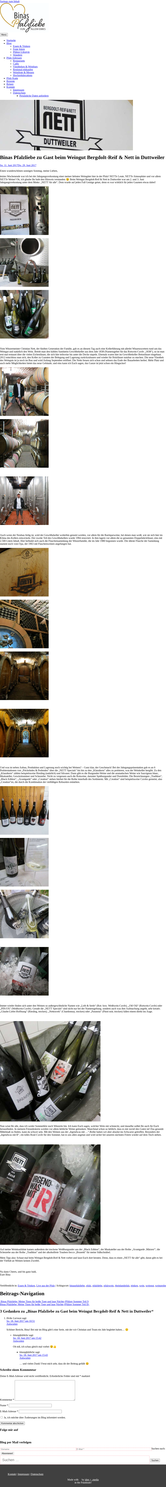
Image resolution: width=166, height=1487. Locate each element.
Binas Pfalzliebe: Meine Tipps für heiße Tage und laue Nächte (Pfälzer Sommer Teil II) (44, 1304)
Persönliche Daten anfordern (34, 95)
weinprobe (160, 1285)
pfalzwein (109, 1285)
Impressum (18, 90)
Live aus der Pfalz (45, 1285)
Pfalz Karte (12, 78)
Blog (9, 43)
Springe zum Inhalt (9, 1)
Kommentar (7, 1399)
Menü (3, 34)
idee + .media (92, 1479)
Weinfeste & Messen (23, 72)
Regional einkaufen (23, 69)
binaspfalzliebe (77, 1285)
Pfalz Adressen (14, 57)
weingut (150, 1285)
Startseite (11, 40)
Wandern (17, 55)
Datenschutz (19, 92)
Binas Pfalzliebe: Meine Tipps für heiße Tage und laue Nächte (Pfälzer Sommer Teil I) (44, 1301)
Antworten (12, 1324)
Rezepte (10, 81)
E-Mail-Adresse (9, 1411)
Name (4, 1405)
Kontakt (10, 87)
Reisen (9, 84)
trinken (134, 1285)
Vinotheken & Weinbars (25, 66)
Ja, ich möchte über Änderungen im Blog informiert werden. (34, 1417)
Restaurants (19, 60)
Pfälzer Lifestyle (21, 52)
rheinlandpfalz (122, 1285)
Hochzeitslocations (22, 75)
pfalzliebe (97, 1285)
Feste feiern (19, 49)
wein (141, 1285)
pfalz (88, 1285)
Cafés (16, 63)
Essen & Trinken (21, 46)
